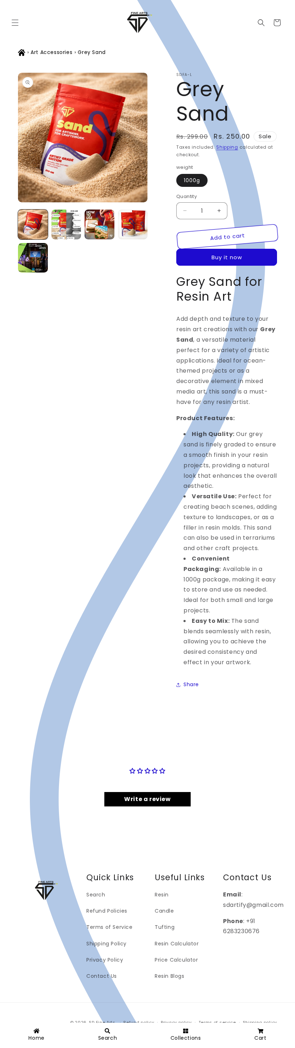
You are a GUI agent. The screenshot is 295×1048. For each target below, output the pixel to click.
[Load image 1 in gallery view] (33, 224)
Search (95, 894)
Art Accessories (51, 52)
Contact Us (101, 976)
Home (36, 1038)
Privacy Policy (104, 959)
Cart (260, 1038)
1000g (192, 180)
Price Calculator (176, 959)
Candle (164, 910)
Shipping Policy (106, 943)
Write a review (147, 799)
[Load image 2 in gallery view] (66, 224)
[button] (15, 23)
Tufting (164, 927)
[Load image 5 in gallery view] (33, 258)
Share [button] (191, 684)
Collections (186, 1038)
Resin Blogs (170, 976)
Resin (162, 894)
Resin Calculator (177, 943)
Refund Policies (106, 910)
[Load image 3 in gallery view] (99, 224)
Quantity (186, 196)
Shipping (227, 147)
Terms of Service (109, 927)
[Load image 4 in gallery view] (133, 224)
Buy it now (227, 257)
